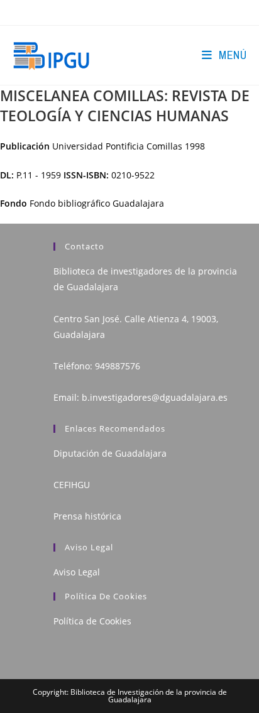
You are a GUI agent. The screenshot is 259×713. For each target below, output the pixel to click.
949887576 (117, 366)
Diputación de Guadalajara (110, 453)
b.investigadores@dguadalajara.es (155, 397)
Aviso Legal (76, 572)
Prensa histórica (87, 516)
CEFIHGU (71, 485)
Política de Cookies (92, 621)
